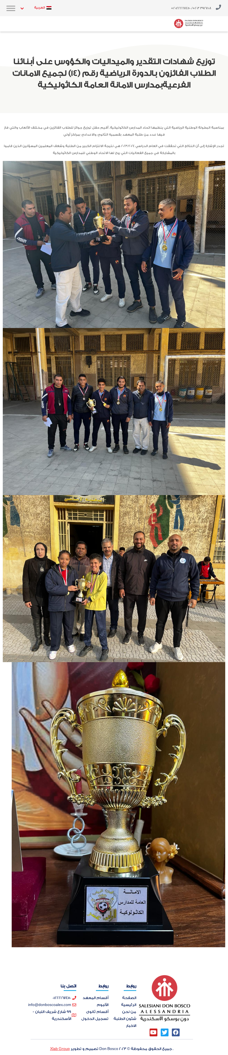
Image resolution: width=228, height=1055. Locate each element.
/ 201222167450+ (182, 8)
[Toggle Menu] (10, 8)
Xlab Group (60, 1049)
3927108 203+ (202, 8)
